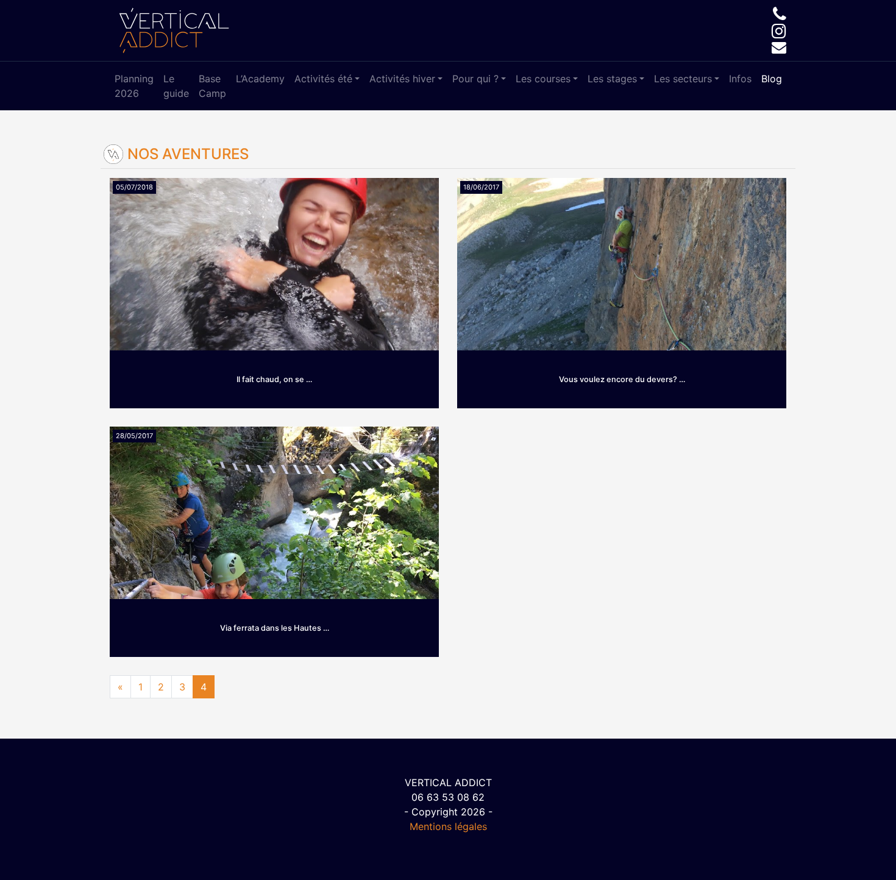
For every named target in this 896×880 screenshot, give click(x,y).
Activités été (323, 79)
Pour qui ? (475, 79)
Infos (740, 79)
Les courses (543, 79)
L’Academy (260, 79)
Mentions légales (448, 826)
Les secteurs (683, 79)
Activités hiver (402, 79)
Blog (771, 79)
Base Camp (212, 86)
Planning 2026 (134, 86)
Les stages (612, 79)
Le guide (176, 86)
